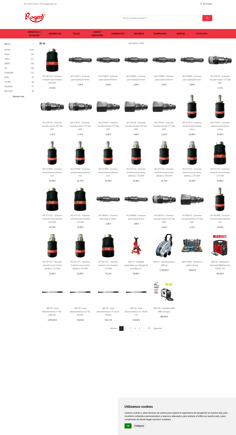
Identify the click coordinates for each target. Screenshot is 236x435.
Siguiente (158, 328)
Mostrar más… (19, 96)
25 (149, 328)
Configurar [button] (139, 426)
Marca (7, 44)
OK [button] (128, 426)
